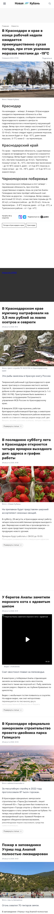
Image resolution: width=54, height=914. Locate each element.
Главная (5, 26)
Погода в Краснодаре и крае (13, 225)
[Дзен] (45, 217)
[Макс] (20, 217)
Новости (14, 26)
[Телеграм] (24, 217)
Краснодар (31, 225)
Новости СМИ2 (9, 272)
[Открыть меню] (4, 3)
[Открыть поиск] (49, 3)
